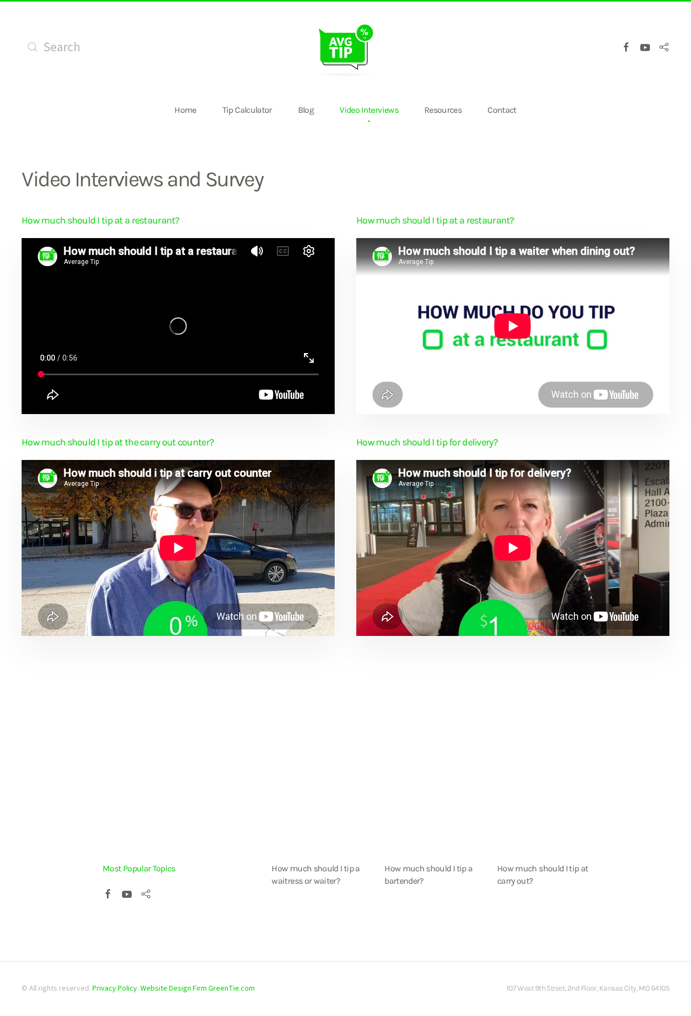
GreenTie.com (231, 988)
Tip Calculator (247, 110)
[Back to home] (345, 47)
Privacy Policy (114, 988)
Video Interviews (369, 110)
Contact (502, 110)
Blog (306, 110)
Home (185, 110)
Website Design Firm (173, 988)
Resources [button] (443, 110)
